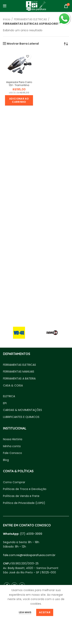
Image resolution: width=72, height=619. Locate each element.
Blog (6, 460)
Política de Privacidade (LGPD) (24, 503)
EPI (5, 403)
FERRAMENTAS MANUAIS (18, 372)
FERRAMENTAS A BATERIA (19, 378)
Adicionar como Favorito (27, 56)
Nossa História (12, 439)
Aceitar (44, 612)
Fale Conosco (12, 453)
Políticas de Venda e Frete (21, 496)
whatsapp (64, 15)
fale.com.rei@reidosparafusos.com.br (29, 555)
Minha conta (12, 446)
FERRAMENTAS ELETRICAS (30, 19)
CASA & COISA (13, 385)
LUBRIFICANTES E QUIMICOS (21, 417)
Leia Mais (25, 612)
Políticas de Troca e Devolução (24, 489)
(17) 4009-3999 (31, 534)
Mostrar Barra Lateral (23, 43)
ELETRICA (9, 396)
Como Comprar (14, 482)
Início (6, 19)
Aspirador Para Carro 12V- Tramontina (19, 83)
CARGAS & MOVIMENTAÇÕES (22, 410)
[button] (19, 100)
